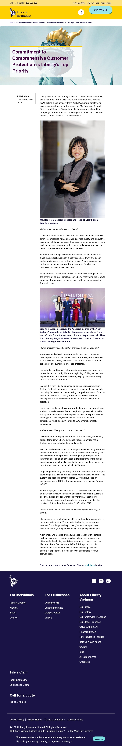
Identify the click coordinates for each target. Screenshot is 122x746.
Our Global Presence (90, 622)
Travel (13, 612)
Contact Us (80, 3)
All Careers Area (87, 657)
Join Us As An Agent (90, 642)
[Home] (20, 12)
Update (83, 647)
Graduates (84, 661)
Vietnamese (106, 3)
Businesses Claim (19, 684)
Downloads (94, 3)
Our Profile (85, 607)
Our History (85, 612)
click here (90, 565)
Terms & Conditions (54, 719)
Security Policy (75, 719)
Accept (99, 739)
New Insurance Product (91, 636)
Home (12, 23)
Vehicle (14, 617)
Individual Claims (19, 680)
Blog (81, 651)
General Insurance (54, 607)
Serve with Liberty (88, 627)
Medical (14, 607)
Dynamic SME (52, 602)
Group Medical (52, 612)
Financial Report (87, 632)
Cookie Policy (17, 719)
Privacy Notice (34, 719)
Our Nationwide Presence (92, 617)
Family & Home (18, 602)
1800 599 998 (30, 3)
